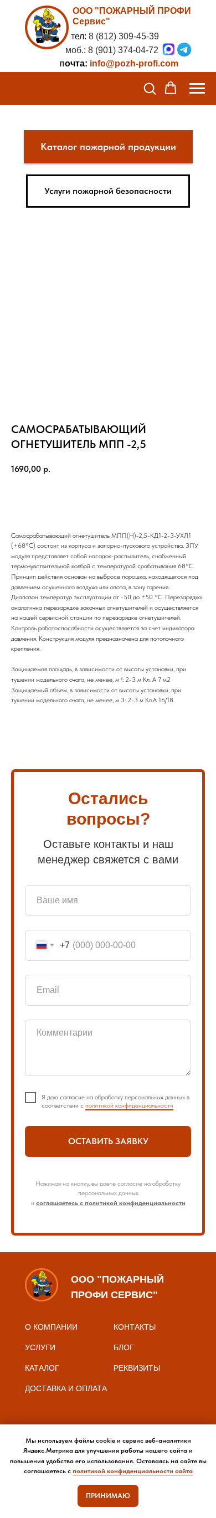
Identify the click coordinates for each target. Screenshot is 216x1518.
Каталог (42, 1367)
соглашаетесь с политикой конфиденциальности (111, 1203)
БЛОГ (124, 1347)
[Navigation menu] (197, 88)
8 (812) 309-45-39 (124, 36)
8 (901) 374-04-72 (123, 50)
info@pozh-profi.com (134, 63)
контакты (135, 1327)
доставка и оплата (66, 1388)
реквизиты (137, 1367)
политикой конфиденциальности (129, 1105)
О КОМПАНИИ (51, 1327)
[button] (149, 88)
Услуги (40, 1347)
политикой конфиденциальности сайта (133, 1471)
